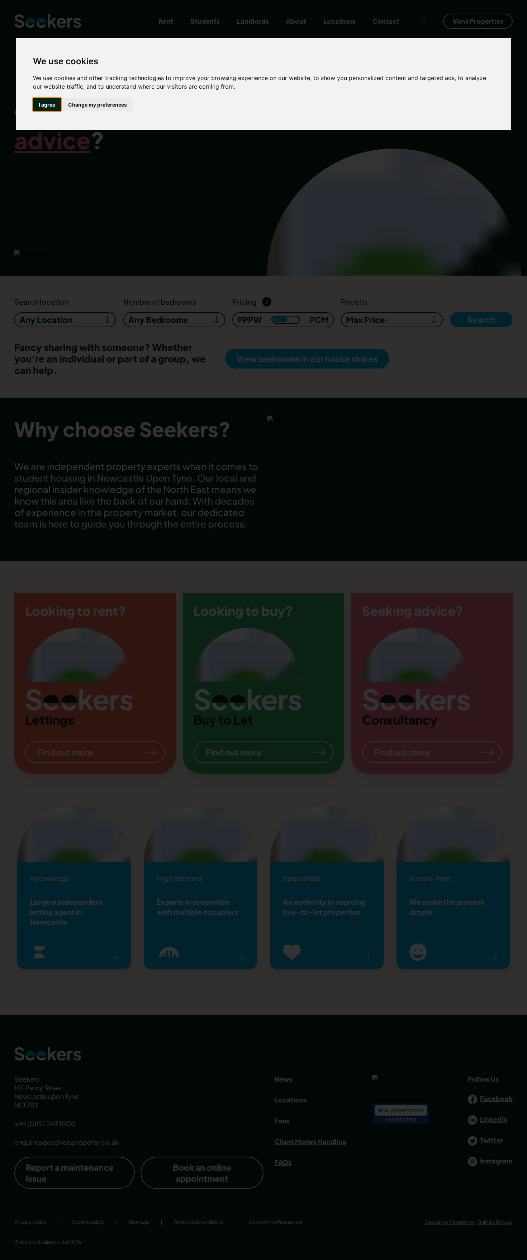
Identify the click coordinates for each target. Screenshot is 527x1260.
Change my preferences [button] (97, 105)
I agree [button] (47, 105)
